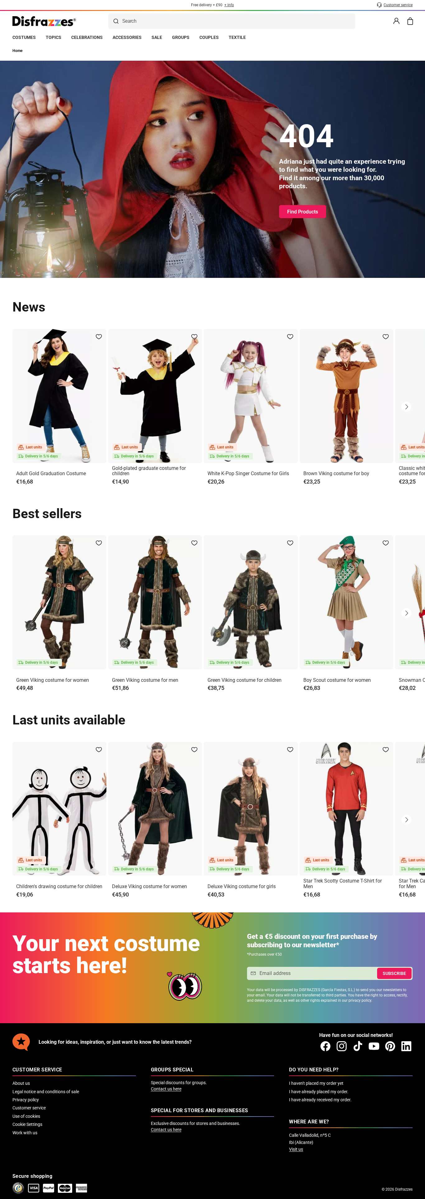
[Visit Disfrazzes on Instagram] (341, 1046)
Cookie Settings (27, 1124)
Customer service (29, 1107)
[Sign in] (396, 21)
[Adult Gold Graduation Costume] (59, 396)
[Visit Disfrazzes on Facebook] (325, 1046)
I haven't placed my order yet (316, 1083)
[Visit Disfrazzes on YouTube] (374, 1046)
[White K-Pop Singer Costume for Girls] (251, 396)
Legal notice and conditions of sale (45, 1091)
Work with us (24, 1132)
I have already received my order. (320, 1099)
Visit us (296, 1149)
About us (21, 1083)
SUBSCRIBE (394, 973)
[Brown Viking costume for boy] (347, 396)
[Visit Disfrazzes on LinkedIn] (406, 1046)
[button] (406, 407)
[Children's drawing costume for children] (59, 809)
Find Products (302, 212)
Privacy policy (25, 1099)
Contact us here (166, 1088)
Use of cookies (26, 1116)
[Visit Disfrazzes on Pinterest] (390, 1046)
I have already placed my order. (318, 1091)
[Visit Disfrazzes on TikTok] (358, 1046)
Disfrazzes (404, 1189)
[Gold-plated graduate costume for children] (155, 396)
